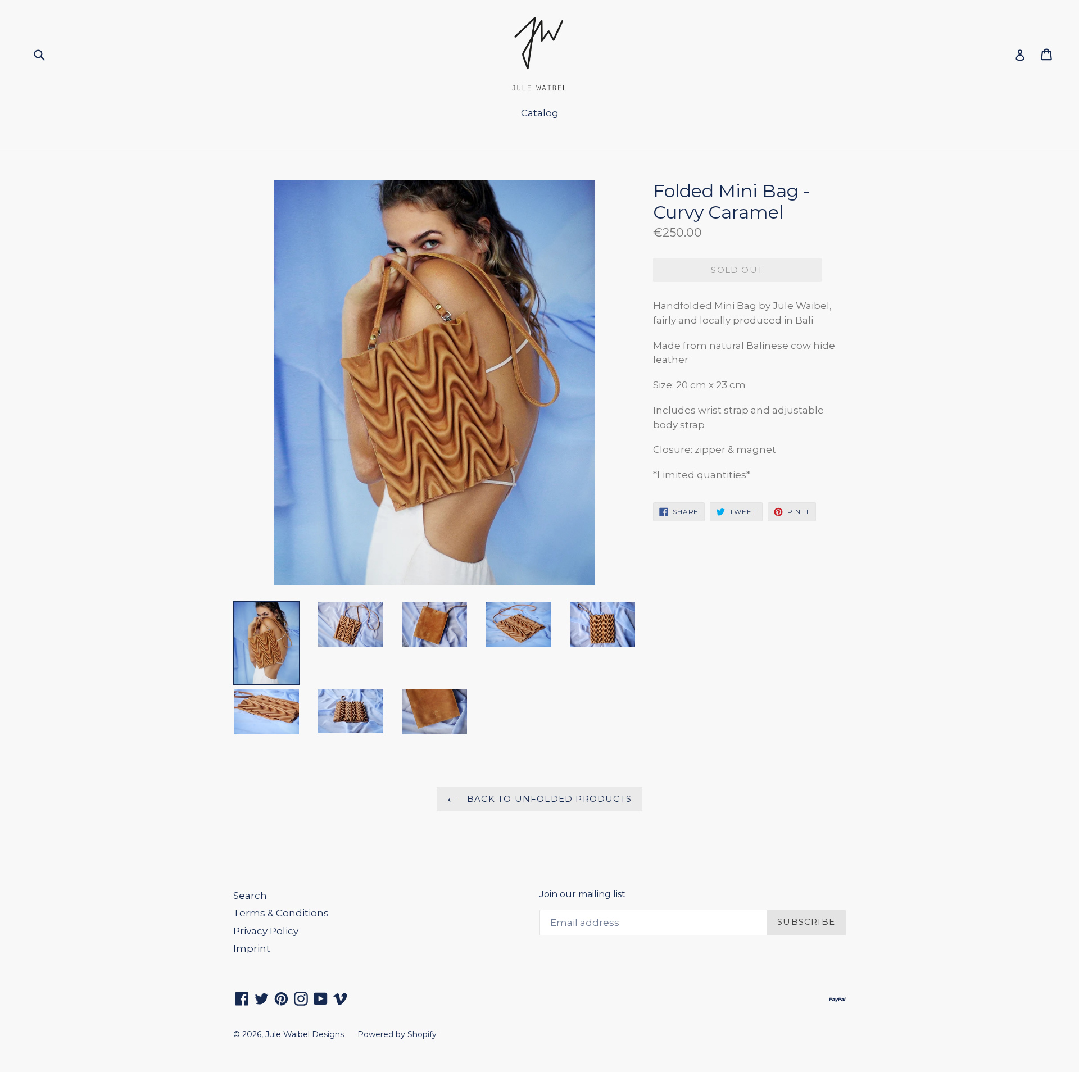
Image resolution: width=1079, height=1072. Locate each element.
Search (250, 895)
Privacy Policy (265, 931)
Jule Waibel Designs (304, 1034)
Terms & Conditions (281, 913)
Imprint (251, 948)
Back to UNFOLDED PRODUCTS (548, 798)
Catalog (540, 113)
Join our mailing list (582, 894)
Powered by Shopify (397, 1034)
